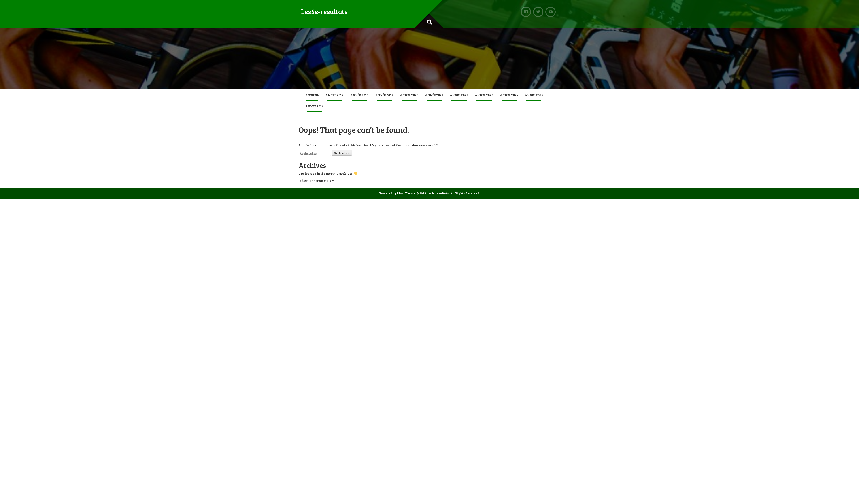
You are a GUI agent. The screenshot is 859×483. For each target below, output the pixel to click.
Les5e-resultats (324, 11)
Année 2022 (459, 95)
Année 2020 (409, 95)
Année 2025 (534, 95)
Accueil (312, 95)
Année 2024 (509, 95)
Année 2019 (384, 95)
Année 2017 (334, 95)
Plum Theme (406, 193)
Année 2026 (314, 106)
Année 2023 (484, 95)
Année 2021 (434, 95)
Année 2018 (359, 95)
